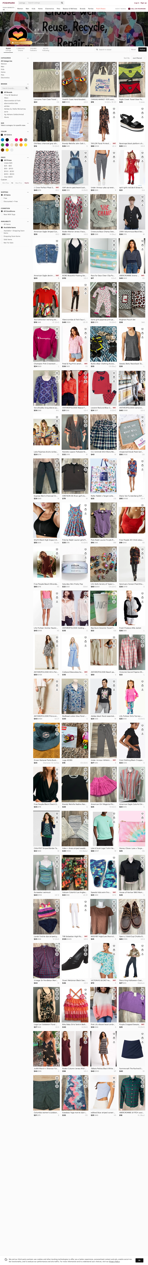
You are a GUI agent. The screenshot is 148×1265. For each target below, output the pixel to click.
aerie (6, 112)
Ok (139, 1260)
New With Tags (9, 214)
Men (27, 9)
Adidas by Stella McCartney (15, 109)
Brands (82, 9)
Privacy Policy (114, 1262)
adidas (6, 106)
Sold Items (8, 239)
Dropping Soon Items (12, 236)
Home (40, 9)
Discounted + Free (11, 201)
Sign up (144, 3)
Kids (33, 9)
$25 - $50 (8, 166)
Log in (136, 3)
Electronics (49, 9)
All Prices (8, 160)
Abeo (6, 98)
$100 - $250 (9, 171)
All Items (7, 195)
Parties (90, 9)
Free (5, 198)
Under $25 (8, 163)
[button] (23, 3)
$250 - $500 (9, 174)
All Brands (8, 92)
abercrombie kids (11, 103)
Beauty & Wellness (70, 9)
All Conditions (9, 211)
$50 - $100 (8, 168)
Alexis (6, 117)
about (133, 49)
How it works (120, 9)
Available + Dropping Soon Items (14, 232)
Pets (58, 9)
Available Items (10, 227)
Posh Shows (100, 9)
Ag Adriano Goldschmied (14, 114)
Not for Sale (8, 243)
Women (20, 9)
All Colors (8, 135)
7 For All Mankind (11, 95)
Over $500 (8, 177)
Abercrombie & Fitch (12, 101)
